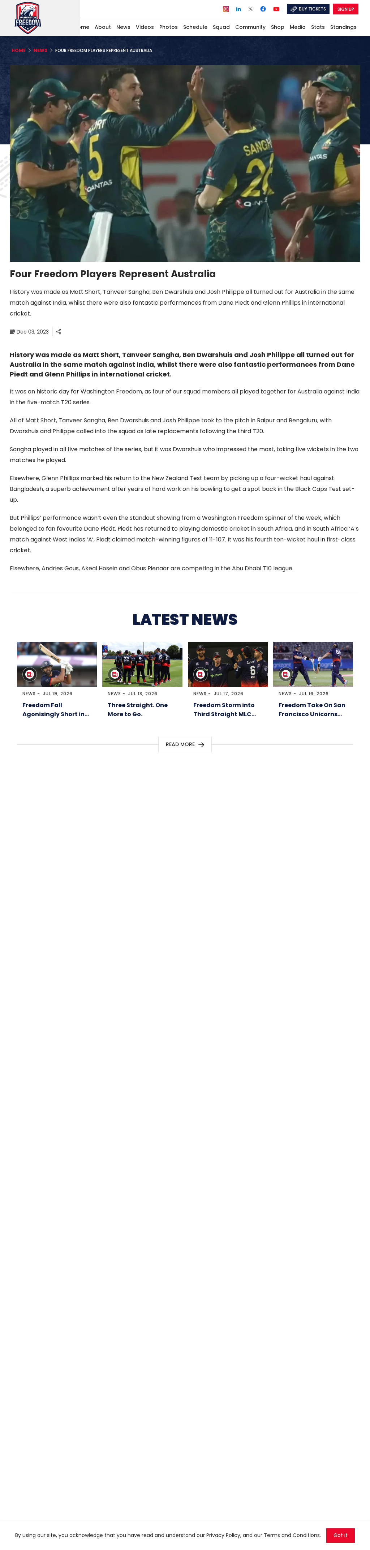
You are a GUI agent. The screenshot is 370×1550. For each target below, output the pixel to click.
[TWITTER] (250, 8)
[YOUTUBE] (276, 8)
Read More (180, 744)
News (29, 694)
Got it (341, 1535)
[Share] (58, 331)
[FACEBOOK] (263, 9)
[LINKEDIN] (238, 8)
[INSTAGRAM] (226, 8)
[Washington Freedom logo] (46, 18)
